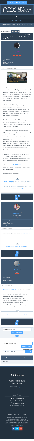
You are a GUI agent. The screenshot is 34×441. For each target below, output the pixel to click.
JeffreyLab (16, 270)
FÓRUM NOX (4, 24)
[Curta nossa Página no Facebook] (12, 21)
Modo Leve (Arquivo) (18, 403)
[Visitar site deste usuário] (16, 196)
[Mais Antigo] (16, 336)
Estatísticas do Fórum (18, 401)
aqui (22, 188)
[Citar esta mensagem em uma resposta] (16, 198)
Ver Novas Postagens (18, 398)
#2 (30, 228)
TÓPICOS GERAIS (11, 24)
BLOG (23, 381)
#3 (30, 285)
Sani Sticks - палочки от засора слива (15, 246)
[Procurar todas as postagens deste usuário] (19, 196)
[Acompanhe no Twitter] (16, 21)
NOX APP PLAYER (16, 165)
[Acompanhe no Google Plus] (20, 21)
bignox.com (20, 387)
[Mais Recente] (18, 336)
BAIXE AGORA (17, 384)
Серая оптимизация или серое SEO (17, 314)
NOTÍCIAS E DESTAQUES (22, 24)
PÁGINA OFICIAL (14, 381)
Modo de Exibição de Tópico (27, 34)
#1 (30, 67)
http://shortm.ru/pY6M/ (10, 289)
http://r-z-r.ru (27, 233)
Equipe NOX (13, 68)
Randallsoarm (16, 213)
